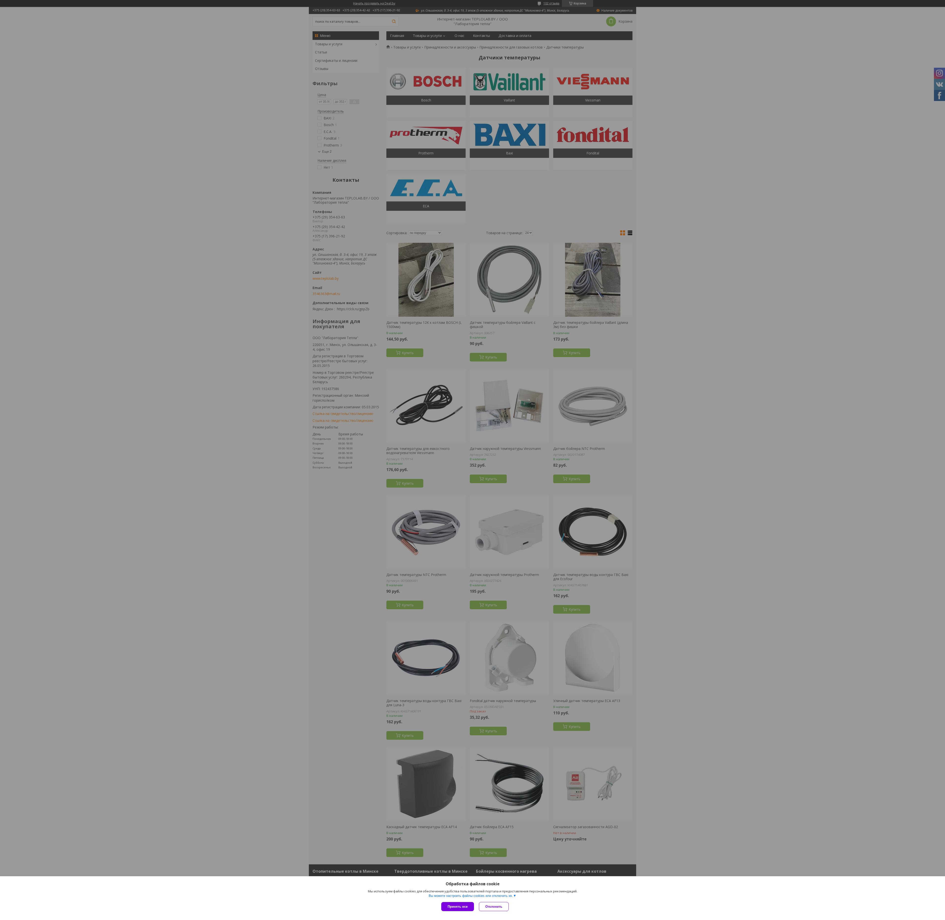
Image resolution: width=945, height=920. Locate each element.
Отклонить (493, 906)
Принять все (458, 906)
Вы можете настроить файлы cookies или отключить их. (471, 896)
